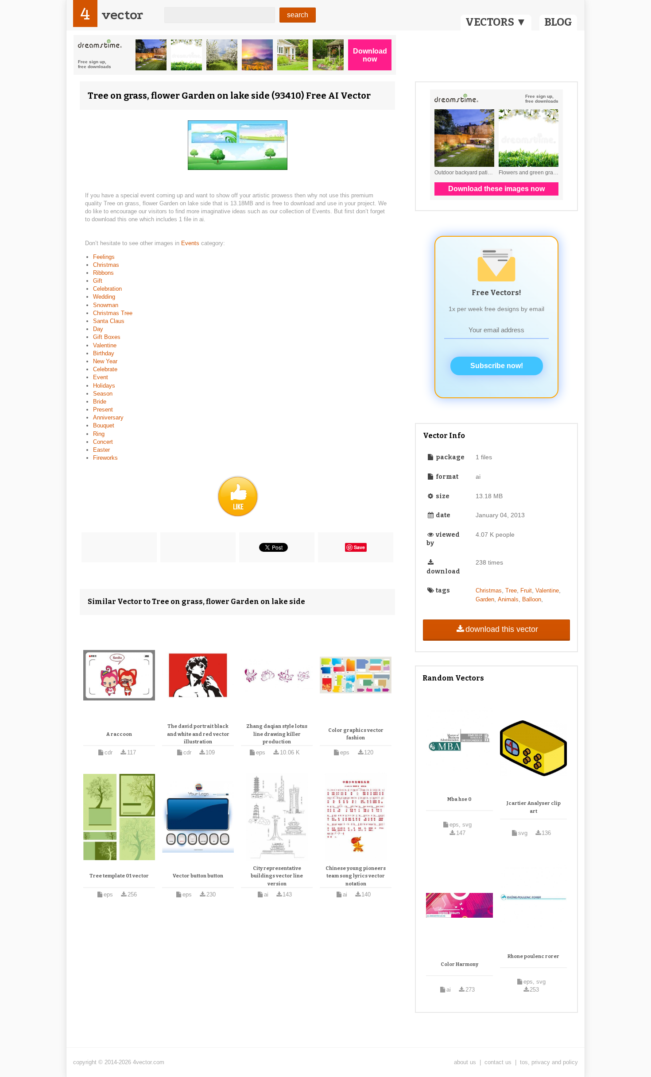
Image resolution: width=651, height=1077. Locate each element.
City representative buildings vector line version (277, 876)
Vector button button (198, 876)
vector (122, 15)
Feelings (104, 257)
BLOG (558, 22)
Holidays (104, 385)
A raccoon (119, 734)
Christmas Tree (112, 313)
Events (191, 243)
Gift (97, 280)
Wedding (104, 296)
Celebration (107, 288)
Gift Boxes (106, 337)
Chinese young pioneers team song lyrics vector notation (356, 876)
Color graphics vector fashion (356, 734)
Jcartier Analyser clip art (534, 807)
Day (98, 329)
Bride (99, 401)
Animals (508, 599)
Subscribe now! (496, 365)
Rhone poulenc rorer (533, 956)
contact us (498, 1062)
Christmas (106, 265)
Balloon (531, 599)
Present (103, 409)
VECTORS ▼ (496, 22)
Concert (103, 441)
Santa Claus (108, 321)
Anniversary (108, 417)
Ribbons (103, 272)
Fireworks (105, 457)
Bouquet (103, 425)
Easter (101, 449)
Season (102, 393)
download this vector (501, 629)
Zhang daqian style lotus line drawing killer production (276, 734)
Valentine (104, 345)
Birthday (103, 353)
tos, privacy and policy (549, 1062)
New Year (105, 361)
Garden (485, 599)
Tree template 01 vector (119, 876)
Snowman (105, 305)
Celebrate (105, 369)
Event (100, 377)
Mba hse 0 (459, 799)
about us (465, 1062)
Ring (99, 434)
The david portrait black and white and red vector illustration (198, 734)
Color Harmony (459, 964)
